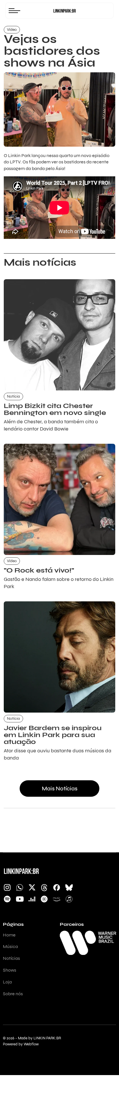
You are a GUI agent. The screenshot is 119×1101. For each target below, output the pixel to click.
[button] (16, 10)
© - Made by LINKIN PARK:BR (32, 1038)
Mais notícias (59, 788)
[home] (64, 10)
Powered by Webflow (21, 1044)
